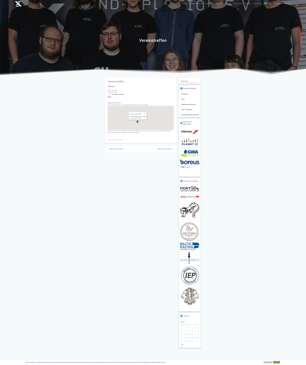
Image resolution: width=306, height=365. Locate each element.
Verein (185, 3)
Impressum (268, 3)
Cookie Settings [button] (267, 362)
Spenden (248, 3)
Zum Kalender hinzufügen (117, 94)
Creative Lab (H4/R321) (114, 103)
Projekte (219, 3)
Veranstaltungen (197, 3)
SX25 (183, 99)
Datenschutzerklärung (283, 3)
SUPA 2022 (185, 94)
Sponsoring (238, 3)
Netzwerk (227, 3)
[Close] (145, 114)
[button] (138, 121)
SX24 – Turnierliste (187, 109)
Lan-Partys (209, 3)
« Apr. (181, 345)
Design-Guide (257, 3)
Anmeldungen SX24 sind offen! (190, 115)
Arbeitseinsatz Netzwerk (188, 104)
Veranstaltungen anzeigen (135, 118)
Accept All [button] (276, 362)
